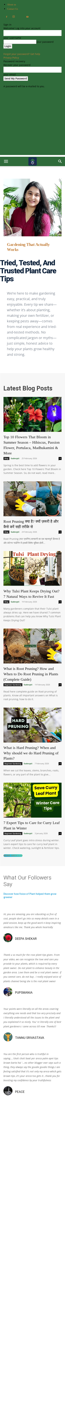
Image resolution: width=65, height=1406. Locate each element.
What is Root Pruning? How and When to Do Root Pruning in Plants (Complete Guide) (30, 674)
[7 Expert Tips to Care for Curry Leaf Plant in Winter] (32, 800)
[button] (60, 161)
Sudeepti (15, 458)
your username (12, 37)
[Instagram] (13, 17)
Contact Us (12, 9)
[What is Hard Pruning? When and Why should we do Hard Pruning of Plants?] (32, 725)
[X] (20, 16)
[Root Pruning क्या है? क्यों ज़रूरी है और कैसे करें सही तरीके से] (32, 498)
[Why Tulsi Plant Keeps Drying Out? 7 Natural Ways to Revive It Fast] (32, 568)
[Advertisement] (32, 122)
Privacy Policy (11, 57)
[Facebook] (6, 17)
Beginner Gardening (13, 684)
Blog (6, 458)
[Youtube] (27, 17)
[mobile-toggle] (5, 161)
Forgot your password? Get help (21, 54)
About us (11, 4)
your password (45, 41)
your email (9, 74)
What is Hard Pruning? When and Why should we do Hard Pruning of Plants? (30, 753)
